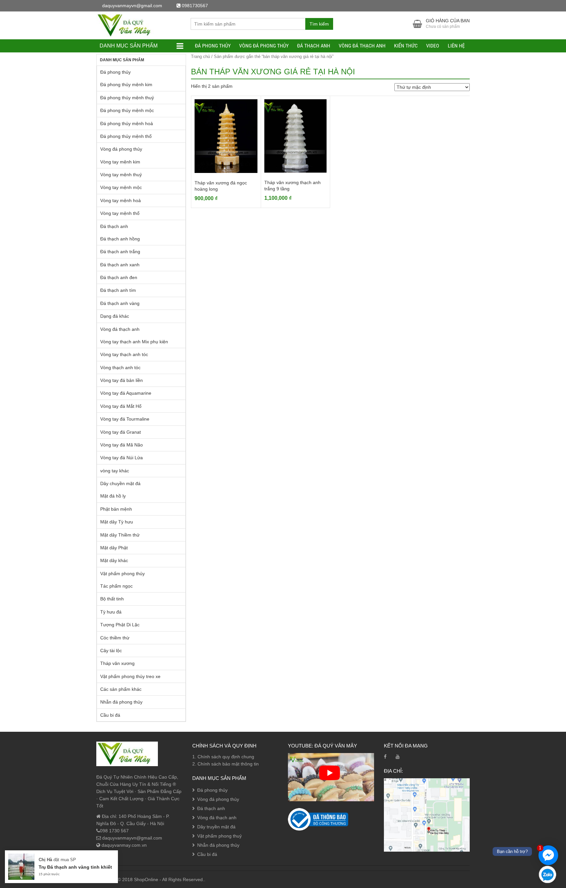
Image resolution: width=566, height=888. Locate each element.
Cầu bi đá (110, 715)
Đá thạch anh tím (118, 290)
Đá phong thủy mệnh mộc (127, 110)
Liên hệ (456, 46)
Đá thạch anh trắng (120, 251)
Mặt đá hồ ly (113, 496)
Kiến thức (406, 46)
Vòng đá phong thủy (264, 46)
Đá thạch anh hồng (120, 238)
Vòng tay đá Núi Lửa (121, 457)
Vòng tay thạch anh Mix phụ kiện (134, 341)
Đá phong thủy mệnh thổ (126, 136)
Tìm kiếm (319, 24)
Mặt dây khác (114, 560)
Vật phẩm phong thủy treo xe (130, 676)
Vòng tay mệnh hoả (120, 200)
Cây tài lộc (111, 650)
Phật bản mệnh (116, 509)
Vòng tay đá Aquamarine (125, 393)
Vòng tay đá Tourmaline (124, 419)
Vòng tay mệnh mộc (121, 187)
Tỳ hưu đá (111, 611)
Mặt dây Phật (114, 547)
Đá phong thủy (213, 46)
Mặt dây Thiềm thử (120, 535)
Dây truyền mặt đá (216, 826)
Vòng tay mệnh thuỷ (121, 174)
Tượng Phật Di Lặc (120, 624)
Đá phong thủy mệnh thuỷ (127, 97)
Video (432, 46)
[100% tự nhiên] (127, 25)
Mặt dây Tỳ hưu (116, 521)
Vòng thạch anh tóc (120, 367)
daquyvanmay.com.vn (123, 845)
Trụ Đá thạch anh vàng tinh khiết (75, 867)
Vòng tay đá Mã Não (121, 444)
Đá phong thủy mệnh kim (126, 84)
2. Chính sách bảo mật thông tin (225, 763)
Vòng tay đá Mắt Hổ (121, 406)
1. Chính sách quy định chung (223, 756)
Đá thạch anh (313, 46)
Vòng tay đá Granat (120, 432)
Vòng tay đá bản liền (121, 380)
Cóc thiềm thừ (114, 637)
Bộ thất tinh (112, 598)
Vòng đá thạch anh (362, 46)
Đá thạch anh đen (118, 277)
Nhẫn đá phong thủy (121, 702)
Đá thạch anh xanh (120, 264)
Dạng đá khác (114, 316)
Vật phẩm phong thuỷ (219, 836)
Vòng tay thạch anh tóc (124, 354)
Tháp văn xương (117, 663)
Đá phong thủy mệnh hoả (126, 123)
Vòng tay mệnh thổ (120, 213)
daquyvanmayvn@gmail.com (131, 838)
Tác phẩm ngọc (116, 586)
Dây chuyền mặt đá (120, 483)
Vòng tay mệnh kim (120, 161)
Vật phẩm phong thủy (122, 573)
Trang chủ (200, 56)
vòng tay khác (114, 470)
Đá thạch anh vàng (120, 303)
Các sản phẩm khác (121, 689)
